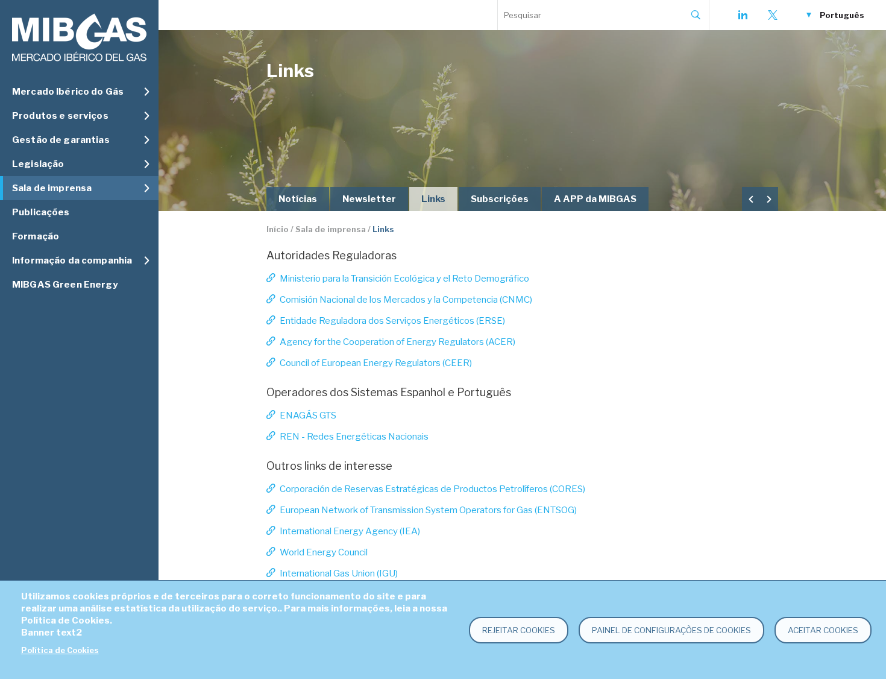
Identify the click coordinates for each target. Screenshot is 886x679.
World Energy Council (324, 552)
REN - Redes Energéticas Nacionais (354, 436)
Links (433, 199)
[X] (773, 15)
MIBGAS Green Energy (65, 284)
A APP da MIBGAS (595, 199)
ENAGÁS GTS (308, 415)
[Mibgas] (79, 37)
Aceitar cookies (823, 630)
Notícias (297, 199)
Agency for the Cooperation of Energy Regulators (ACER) (397, 341)
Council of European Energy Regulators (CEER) (376, 363)
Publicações (41, 212)
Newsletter (369, 199)
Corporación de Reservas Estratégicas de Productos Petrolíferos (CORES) (432, 489)
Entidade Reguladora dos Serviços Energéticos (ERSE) (392, 320)
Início (277, 229)
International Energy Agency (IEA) (350, 531)
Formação (35, 236)
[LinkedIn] (742, 15)
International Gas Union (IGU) (339, 573)
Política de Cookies (60, 650)
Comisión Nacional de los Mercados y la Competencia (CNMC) (406, 299)
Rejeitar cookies (518, 630)
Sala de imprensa (330, 229)
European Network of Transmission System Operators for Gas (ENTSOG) (428, 510)
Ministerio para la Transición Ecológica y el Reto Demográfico (404, 278)
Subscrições (500, 199)
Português (842, 15)
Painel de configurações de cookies (671, 630)
